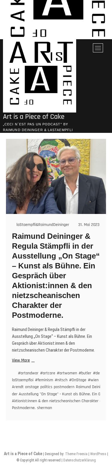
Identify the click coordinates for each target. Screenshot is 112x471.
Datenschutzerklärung (79, 460)
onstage (32, 387)
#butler (85, 373)
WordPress (98, 454)
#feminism (44, 380)
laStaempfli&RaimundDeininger (42, 224)
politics (46, 387)
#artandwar (28, 373)
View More (22, 360)
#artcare (47, 373)
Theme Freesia (76, 454)
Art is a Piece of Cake (34, 117)
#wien (93, 380)
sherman (44, 408)
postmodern (64, 387)
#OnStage (77, 380)
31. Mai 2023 (88, 224)
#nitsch (61, 380)
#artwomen (67, 373)
